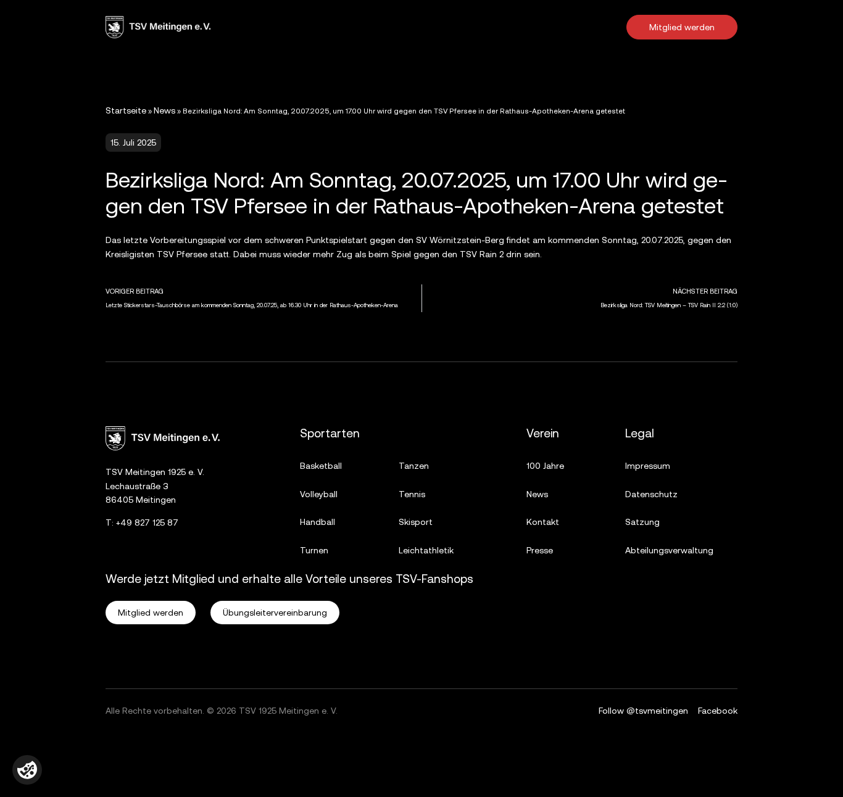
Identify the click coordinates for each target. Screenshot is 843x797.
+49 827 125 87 (147, 522)
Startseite (126, 110)
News (164, 110)
